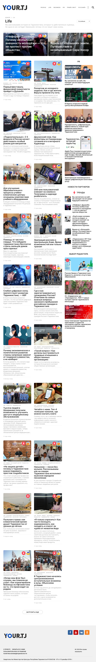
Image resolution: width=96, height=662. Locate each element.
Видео (39, 346)
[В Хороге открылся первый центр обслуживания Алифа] (79, 95)
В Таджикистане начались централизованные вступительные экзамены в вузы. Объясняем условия (47, 580)
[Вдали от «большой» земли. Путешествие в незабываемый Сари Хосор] (68, 232)
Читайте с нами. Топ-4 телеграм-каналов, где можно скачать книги (46, 411)
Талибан (15, 575)
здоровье (49, 515)
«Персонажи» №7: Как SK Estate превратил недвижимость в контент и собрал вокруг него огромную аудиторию (81, 243)
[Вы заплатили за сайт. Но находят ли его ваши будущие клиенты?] (79, 72)
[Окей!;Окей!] (28, 114)
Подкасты (47, 348)
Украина (45, 237)
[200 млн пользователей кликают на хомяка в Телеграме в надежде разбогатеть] (48, 173)
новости (18, 287)
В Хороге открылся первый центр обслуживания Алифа (76, 104)
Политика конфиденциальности (15, 653)
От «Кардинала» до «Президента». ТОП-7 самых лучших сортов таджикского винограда (77, 298)
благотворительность (44, 133)
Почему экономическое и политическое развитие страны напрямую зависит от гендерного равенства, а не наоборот (17, 354)
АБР (13, 287)
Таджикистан (7, 84)
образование (41, 572)
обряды (44, 463)
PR (64, 7)
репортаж (53, 84)
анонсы (14, 83)
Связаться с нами (18, 649)
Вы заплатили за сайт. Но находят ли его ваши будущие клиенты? (77, 82)
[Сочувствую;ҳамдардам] (59, 64)
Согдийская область (54, 463)
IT (43, 236)
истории (19, 574)
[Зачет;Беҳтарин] (44, 36)
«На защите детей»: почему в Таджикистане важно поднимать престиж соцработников (16, 469)
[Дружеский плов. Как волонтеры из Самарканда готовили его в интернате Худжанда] (48, 121)
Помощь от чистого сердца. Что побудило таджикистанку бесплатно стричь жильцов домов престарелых (17, 244)
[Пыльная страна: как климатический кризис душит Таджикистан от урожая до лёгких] (17, 503)
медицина (56, 515)
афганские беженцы (9, 574)
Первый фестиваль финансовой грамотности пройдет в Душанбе (16, 89)
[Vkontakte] (81, 632)
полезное (51, 405)
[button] (88, 7)
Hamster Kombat (42, 186)
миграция (9, 133)
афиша (20, 83)
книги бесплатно (42, 405)
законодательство (47, 346)
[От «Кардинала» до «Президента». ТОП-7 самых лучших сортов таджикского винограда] (79, 287)
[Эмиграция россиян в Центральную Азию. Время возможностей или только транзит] (48, 223)
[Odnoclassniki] (87, 632)
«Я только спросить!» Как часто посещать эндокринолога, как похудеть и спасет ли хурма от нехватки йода (47, 524)
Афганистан (14, 572)
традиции (46, 464)
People (43, 7)
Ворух (44, 83)
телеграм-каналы (48, 406)
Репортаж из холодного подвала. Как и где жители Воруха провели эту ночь (47, 90)
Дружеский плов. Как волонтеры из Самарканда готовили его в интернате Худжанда (48, 140)
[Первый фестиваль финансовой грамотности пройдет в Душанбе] (17, 71)
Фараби (52, 517)
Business (57, 7)
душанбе (9, 515)
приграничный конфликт (41, 84)
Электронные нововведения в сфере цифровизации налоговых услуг (78, 179)
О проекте (6, 649)
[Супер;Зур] (89, 36)
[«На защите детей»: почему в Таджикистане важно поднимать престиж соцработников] (17, 450)
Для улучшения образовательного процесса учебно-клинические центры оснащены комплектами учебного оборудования (16, 193)
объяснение (51, 186)
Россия (23, 133)
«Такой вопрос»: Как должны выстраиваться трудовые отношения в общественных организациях (46, 355)
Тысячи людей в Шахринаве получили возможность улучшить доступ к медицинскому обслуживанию (15, 412)
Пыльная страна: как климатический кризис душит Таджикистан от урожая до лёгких (15, 522)
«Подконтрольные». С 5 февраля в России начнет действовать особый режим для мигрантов (16, 140)
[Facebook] (70, 632)
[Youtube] (76, 632)
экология (15, 517)
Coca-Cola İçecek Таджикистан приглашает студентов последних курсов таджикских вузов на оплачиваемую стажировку (78, 324)
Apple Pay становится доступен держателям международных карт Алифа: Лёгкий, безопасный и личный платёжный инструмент (78, 154)
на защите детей (16, 463)
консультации (38, 348)
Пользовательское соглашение (14, 651)
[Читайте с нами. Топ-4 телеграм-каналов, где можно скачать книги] (48, 393)
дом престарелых (16, 236)
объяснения (16, 133)
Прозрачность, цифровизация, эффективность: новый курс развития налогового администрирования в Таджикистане (78, 128)
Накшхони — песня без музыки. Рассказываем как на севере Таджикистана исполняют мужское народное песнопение (47, 472)
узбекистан (37, 134)
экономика (6, 288)
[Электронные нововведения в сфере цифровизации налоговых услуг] (79, 169)
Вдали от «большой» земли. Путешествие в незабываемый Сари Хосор (69, 46)
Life (49, 7)
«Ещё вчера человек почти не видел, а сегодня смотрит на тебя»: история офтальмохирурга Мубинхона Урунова (81, 220)
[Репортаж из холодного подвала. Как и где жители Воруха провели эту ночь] (48, 71)
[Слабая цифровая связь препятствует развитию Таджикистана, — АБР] (17, 275)
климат (27, 515)
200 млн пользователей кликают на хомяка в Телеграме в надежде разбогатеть (46, 192)
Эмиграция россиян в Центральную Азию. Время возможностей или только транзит (48, 243)
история (25, 236)
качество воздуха (18, 515)
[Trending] (40, 36)
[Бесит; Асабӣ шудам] (59, 386)
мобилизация (41, 287)
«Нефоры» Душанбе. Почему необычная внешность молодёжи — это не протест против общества (25, 43)
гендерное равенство (12, 346)
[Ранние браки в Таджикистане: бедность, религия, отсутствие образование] (79, 264)
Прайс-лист (71, 7)
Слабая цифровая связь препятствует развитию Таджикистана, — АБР (15, 293)
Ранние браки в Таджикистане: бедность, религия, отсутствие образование (78, 275)
